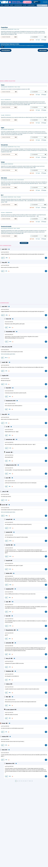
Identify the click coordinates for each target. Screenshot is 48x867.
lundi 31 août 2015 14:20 (9, 455)
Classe (2, 85)
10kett (7, 696)
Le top (24, 5)
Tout (2, 5)
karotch (3, 504)
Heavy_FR (8, 658)
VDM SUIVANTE (43, 50)
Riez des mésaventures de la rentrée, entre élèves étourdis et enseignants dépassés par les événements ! (22, 45)
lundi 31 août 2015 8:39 (9, 321)
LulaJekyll (8, 532)
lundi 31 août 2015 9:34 (9, 576)
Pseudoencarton (9, 400)
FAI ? (2, 195)
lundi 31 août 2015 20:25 (9, 390)
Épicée (11, 5)
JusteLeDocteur (9, 439)
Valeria (3, 749)
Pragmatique (4, 27)
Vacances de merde (6, 226)
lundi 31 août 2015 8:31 (5, 752)
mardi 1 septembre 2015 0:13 (10, 699)
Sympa (3, 162)
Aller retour (4, 178)
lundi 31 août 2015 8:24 (5, 365)
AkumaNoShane (9, 331)
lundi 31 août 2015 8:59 (9, 429)
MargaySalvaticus (10, 630)
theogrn (4, 723)
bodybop (4, 736)
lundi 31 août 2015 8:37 (9, 522)
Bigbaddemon (9, 763)
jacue (7, 477)
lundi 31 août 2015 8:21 (5, 252)
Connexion (45, 2)
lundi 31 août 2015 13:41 (9, 334)
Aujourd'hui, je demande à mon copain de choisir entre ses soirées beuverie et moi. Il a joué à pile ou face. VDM (24, 117)
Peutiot (7, 318)
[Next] (32, 781)
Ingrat (2, 127)
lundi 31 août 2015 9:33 (9, 563)
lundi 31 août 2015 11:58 (9, 645)
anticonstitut (8, 642)
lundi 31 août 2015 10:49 (9, 633)
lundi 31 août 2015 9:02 (9, 535)
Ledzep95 (8, 519)
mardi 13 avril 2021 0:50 (9, 712)
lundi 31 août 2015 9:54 (9, 591)
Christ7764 (8, 545)
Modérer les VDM (36, 2)
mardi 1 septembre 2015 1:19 (10, 480)
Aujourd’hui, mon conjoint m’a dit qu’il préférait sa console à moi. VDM (15, 89)
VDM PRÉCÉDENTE (5, 50)
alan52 (3, 249)
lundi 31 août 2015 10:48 (9, 766)
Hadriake (8, 573)
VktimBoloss (8, 671)
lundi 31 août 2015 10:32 (9, 442)
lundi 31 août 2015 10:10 (9, 604)
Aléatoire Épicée (18, 5)
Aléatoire (6, 5)
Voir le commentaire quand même (8, 354)
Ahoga (3, 262)
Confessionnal (31, 5)
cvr (6, 426)
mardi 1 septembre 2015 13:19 (10, 403)
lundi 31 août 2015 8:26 (5, 265)
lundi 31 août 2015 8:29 (5, 494)
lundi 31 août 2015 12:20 (9, 661)
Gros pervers (4, 145)
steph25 (4, 362)
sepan (7, 601)
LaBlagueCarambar (10, 465)
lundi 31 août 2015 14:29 (9, 674)
